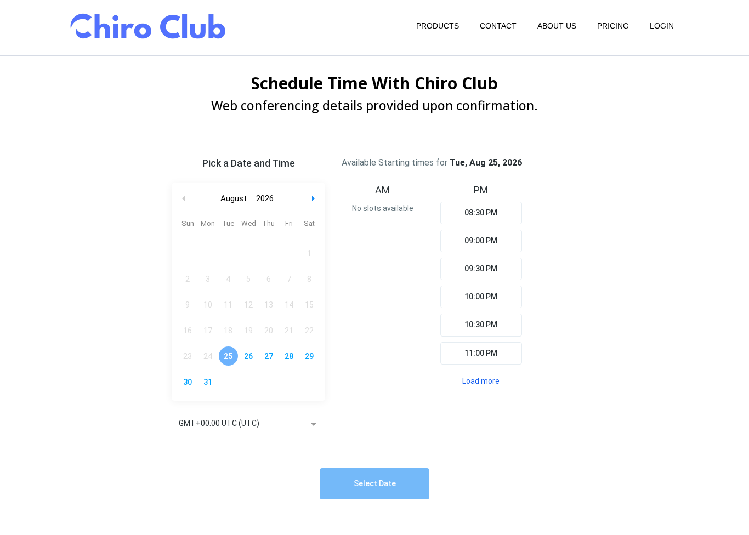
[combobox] (248, 424)
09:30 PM (480, 268)
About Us (556, 25)
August (233, 198)
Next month (314, 198)
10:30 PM (480, 324)
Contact (498, 25)
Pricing (613, 25)
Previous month (183, 198)
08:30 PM (480, 212)
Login (662, 25)
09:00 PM (480, 240)
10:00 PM (480, 296)
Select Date (375, 483)
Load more (481, 381)
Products (437, 25)
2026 (265, 198)
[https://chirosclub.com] (147, 26)
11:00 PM (480, 353)
